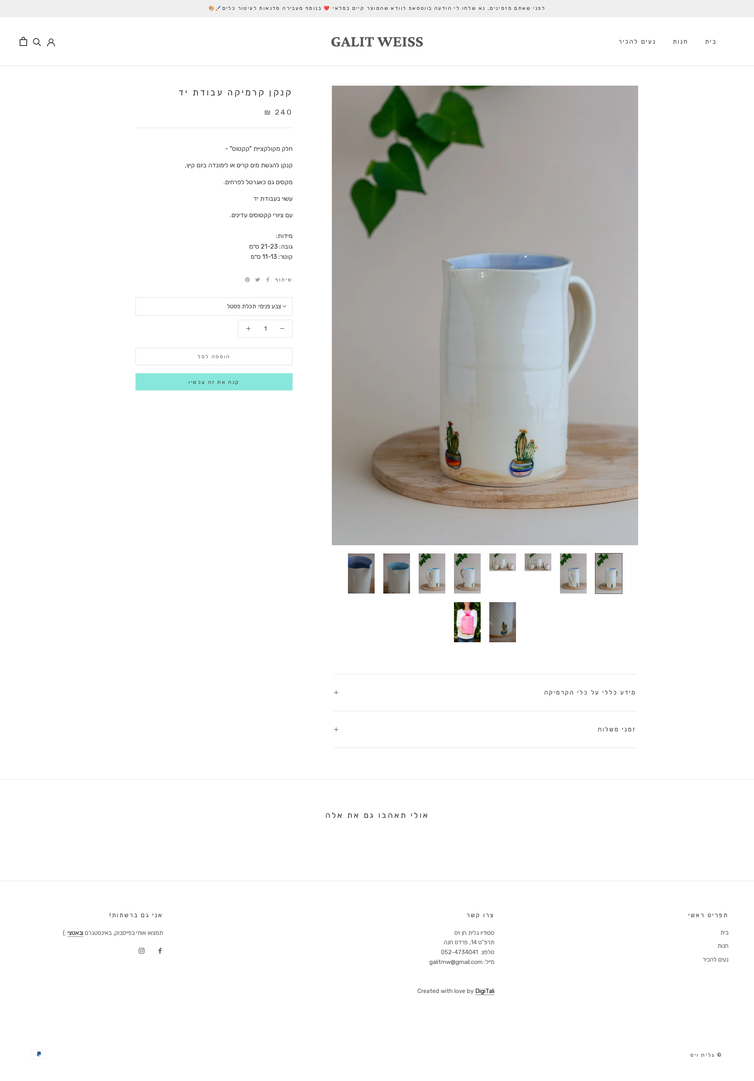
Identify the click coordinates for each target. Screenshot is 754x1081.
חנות (680, 41)
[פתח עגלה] (23, 41)
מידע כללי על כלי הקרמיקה (590, 692)
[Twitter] (257, 279)
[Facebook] (267, 279)
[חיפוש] (37, 41)
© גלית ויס (706, 1055)
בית (711, 41)
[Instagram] (142, 950)
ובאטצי (75, 932)
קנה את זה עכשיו (214, 382)
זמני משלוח (617, 729)
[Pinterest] (247, 279)
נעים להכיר (637, 41)
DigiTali (484, 991)
